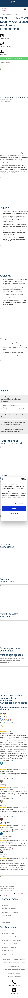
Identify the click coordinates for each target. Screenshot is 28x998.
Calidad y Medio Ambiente (14, 973)
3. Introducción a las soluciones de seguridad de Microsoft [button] (13, 423)
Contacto (4, 919)
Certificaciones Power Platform (10, 944)
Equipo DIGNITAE (6, 915)
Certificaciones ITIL (7, 954)
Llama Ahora (14, 985)
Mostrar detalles (19, 503)
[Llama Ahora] (14, 982)
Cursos (3, 902)
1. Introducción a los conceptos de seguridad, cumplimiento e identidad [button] (13, 399)
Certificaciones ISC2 (7, 950)
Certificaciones (5, 905)
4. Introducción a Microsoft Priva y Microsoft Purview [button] (12, 430)
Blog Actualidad (5, 922)
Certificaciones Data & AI (8, 937)
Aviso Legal (6, 959)
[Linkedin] (14, 2)
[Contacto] (14, 990)
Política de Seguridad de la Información (14, 969)
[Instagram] (17, 2)
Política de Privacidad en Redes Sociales (14, 962)
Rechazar (14, 518)
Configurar (13, 513)
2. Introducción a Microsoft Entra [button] (12, 416)
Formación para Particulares (9, 912)
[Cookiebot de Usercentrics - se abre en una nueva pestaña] (20, 479)
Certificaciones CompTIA (8, 947)
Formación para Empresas (8, 908)
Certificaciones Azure (7, 933)
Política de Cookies (14, 966)
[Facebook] (11, 2)
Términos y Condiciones (14, 976)
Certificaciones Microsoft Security (11, 940)
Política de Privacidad (19, 959)
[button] (25, 9)
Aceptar (14, 508)
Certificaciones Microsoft (8, 930)
